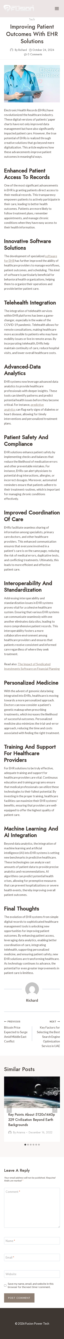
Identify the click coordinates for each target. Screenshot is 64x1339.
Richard (22, 50)
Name (10, 1241)
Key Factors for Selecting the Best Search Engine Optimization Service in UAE (48, 1034)
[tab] (25, 1145)
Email (10, 1257)
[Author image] (11, 50)
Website (11, 1274)
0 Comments (35, 54)
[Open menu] (57, 8)
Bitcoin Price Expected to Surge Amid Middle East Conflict (15, 1031)
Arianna (20, 1132)
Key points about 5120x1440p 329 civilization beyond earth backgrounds (31, 1119)
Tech (32, 19)
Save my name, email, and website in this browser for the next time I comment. (31, 1285)
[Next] (54, 1109)
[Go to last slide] (9, 1109)
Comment (13, 1191)
